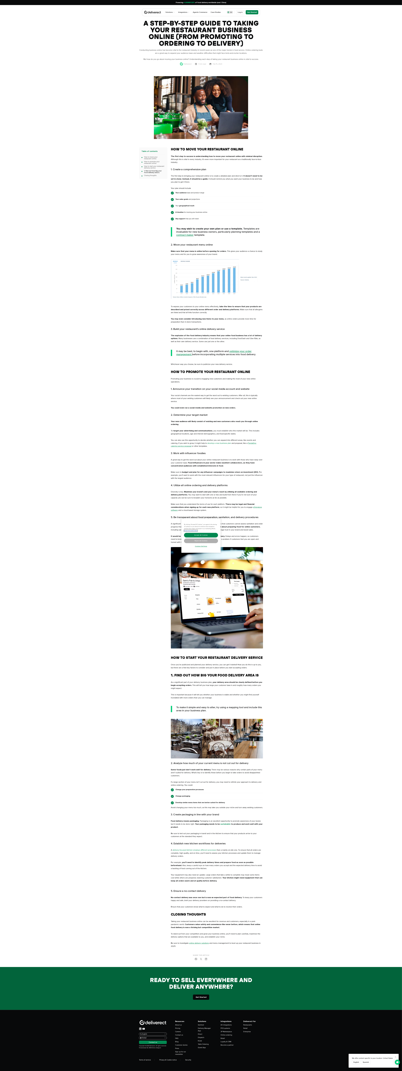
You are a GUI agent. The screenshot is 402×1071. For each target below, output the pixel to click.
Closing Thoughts (150, 175)
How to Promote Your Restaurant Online (152, 162)
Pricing (177, 1028)
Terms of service (145, 1060)
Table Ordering (203, 1044)
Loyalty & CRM (226, 1042)
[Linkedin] (206, 959)
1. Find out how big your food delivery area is (153, 171)
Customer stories (181, 1045)
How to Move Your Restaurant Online (150, 158)
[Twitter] (201, 959)
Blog (176, 1042)
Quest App (202, 1047)
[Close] (395, 1057)
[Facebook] (196, 959)
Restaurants (247, 1025)
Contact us (179, 1035)
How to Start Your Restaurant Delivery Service (154, 167)
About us (178, 1025)
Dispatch (201, 1037)
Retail (223, 1038)
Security (188, 1060)
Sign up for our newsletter (180, 1053)
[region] (201, 535)
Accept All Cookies (201, 535)
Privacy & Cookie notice (168, 1060)
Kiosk (200, 1041)
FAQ (176, 1038)
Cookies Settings (201, 546)
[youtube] (143, 1029)
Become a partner (227, 1045)
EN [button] (231, 12)
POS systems (225, 1028)
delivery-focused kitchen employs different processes (194, 850)
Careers (178, 1032)
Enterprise (247, 1032)
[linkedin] (140, 1029)
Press (177, 1048)
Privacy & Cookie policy (191, 530)
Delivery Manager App (204, 1029)
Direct (200, 1034)
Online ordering (226, 1035)
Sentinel (201, 1025)
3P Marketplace (226, 1032)
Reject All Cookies (201, 541)
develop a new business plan (219, 443)
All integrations (226, 1025)
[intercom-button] (397, 1062)
